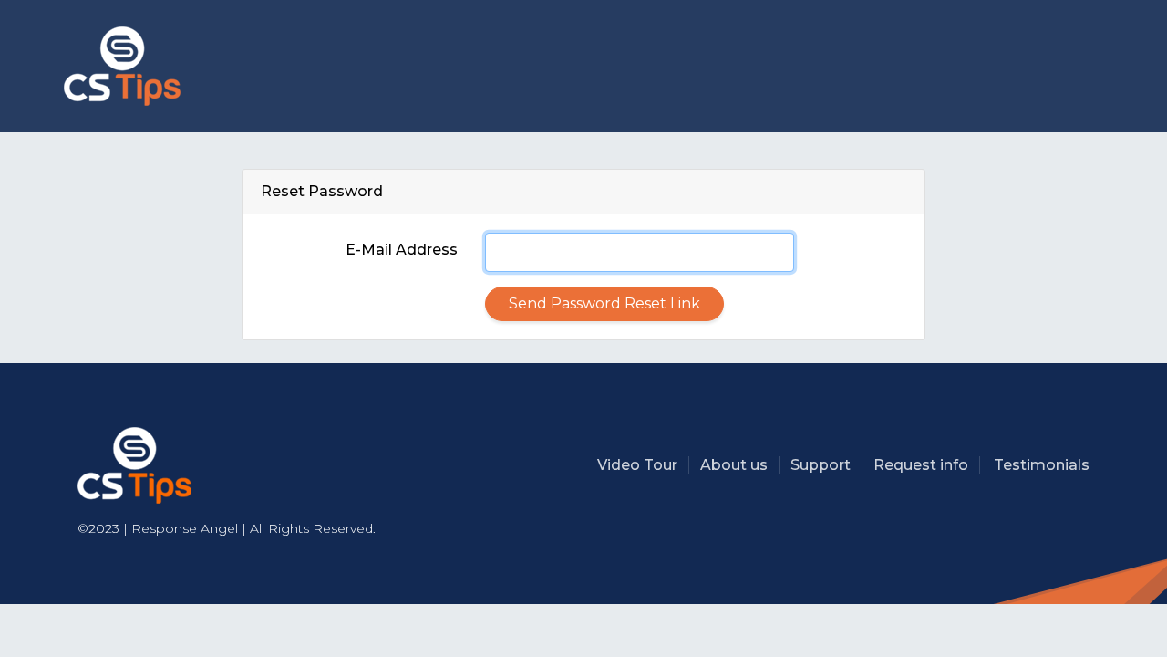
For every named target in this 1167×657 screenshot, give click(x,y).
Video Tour (637, 465)
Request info (920, 465)
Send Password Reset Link (604, 303)
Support (820, 465)
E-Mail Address (402, 249)
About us (734, 465)
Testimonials (1042, 465)
